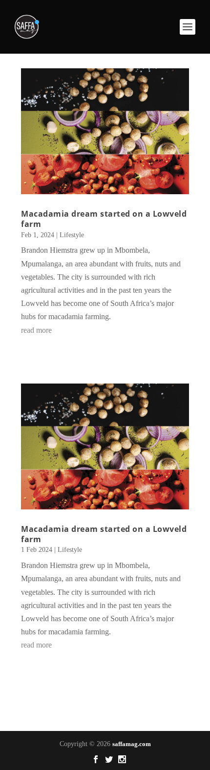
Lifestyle (72, 235)
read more (36, 330)
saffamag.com (131, 744)
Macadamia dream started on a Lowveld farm (104, 218)
